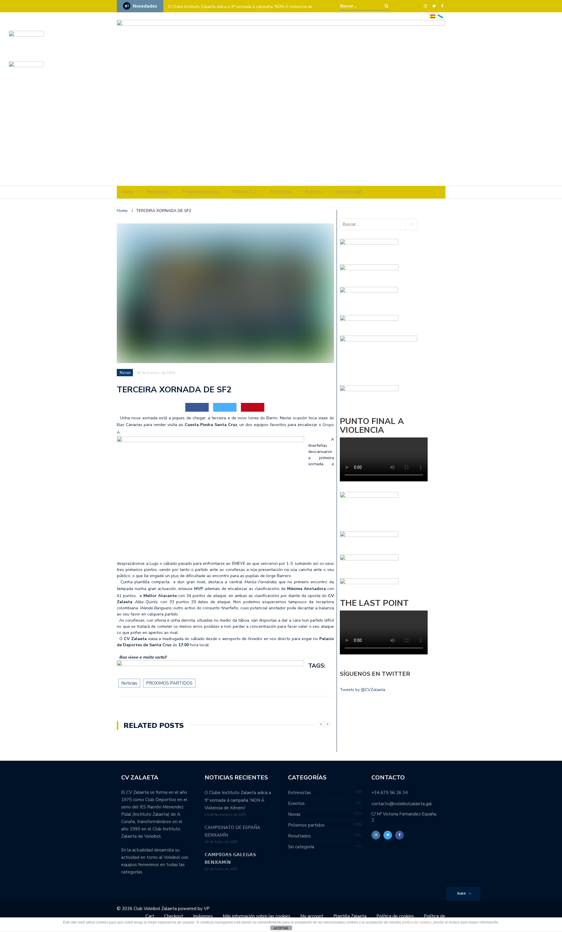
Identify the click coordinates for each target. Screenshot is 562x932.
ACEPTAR (281, 928)
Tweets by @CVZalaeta (362, 689)
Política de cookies (395, 916)
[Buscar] (387, 6)
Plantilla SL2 (244, 192)
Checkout (173, 916)
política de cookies (416, 922)
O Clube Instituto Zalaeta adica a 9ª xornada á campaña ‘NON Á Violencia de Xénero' (238, 800)
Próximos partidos (201, 192)
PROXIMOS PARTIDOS (169, 683)
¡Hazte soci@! (348, 192)
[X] (434, 6)
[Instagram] (425, 6)
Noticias (129, 683)
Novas (127, 192)
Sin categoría (301, 847)
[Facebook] (442, 6)
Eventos (314, 192)
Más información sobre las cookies (256, 916)
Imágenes (203, 916)
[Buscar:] (358, 6)
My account (311, 916)
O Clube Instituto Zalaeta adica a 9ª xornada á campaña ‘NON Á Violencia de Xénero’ (240, 10)
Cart (149, 916)
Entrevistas (281, 192)
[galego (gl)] (440, 16)
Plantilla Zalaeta (349, 916)
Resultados (158, 192)
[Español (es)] (432, 16)
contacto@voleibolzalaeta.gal (401, 804)
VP (207, 909)
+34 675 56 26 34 (389, 793)
